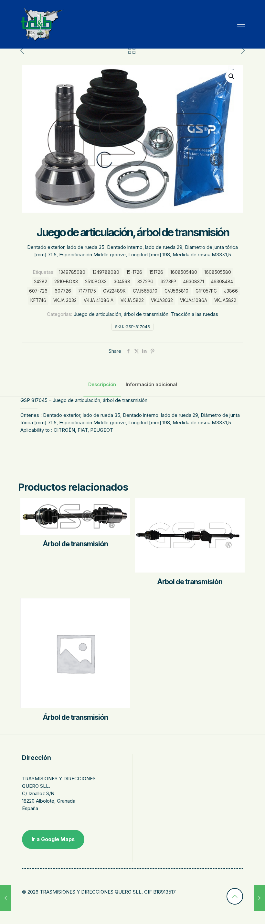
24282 (40, 281)
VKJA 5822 (132, 300)
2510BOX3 (96, 281)
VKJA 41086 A (98, 300)
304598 (122, 281)
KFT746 (38, 300)
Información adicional (151, 384)
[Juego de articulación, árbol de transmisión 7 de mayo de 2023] (5, 898)
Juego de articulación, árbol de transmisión (121, 314)
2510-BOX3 (66, 281)
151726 (156, 272)
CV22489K (114, 291)
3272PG (145, 281)
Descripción (102, 384)
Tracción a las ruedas (194, 314)
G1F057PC (206, 291)
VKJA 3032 (65, 300)
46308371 (193, 281)
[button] (231, 76)
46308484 (222, 281)
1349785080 (72, 272)
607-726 (38, 291)
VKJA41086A (193, 300)
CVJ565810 (176, 291)
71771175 (87, 291)
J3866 (231, 291)
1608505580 (217, 272)
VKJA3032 (162, 300)
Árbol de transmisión (75, 544)
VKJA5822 (225, 300)
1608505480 (183, 272)
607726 (63, 291)
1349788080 (105, 272)
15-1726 (134, 272)
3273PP (168, 281)
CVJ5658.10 (145, 291)
